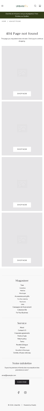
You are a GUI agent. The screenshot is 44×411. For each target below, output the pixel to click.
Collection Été (22, 310)
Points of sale (22, 336)
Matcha (22, 290)
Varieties (22, 288)
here (33, 39)
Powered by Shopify (30, 405)
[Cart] (40, 5)
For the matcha (22, 299)
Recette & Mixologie (23, 350)
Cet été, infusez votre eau (22, 353)
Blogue (22, 347)
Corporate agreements (22, 333)
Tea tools (22, 302)
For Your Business (22, 313)
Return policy (22, 339)
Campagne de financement (22, 307)
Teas (22, 285)
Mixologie (22, 293)
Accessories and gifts (22, 296)
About (22, 327)
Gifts (22, 304)
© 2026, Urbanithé (14, 405)
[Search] (35, 5)
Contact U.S (22, 330)
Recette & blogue (22, 345)
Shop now (22, 94)
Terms (22, 341)
